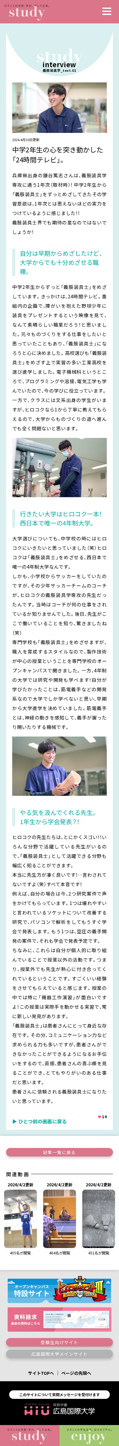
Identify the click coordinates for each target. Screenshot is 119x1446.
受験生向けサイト (59, 1342)
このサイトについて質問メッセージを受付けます (59, 1394)
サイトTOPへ (41, 1373)
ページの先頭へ (76, 1373)
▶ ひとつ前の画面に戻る (39, 1121)
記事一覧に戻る (59, 1152)
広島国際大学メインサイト (59, 1354)
